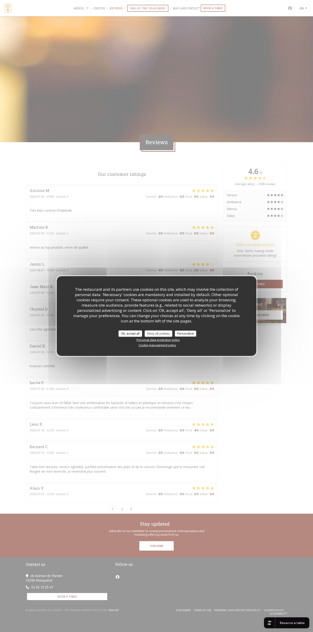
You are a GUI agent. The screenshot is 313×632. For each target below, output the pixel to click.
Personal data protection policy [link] (158, 340)
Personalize (185, 333)
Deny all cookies (158, 333)
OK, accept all (130, 333)
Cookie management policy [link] (157, 345)
